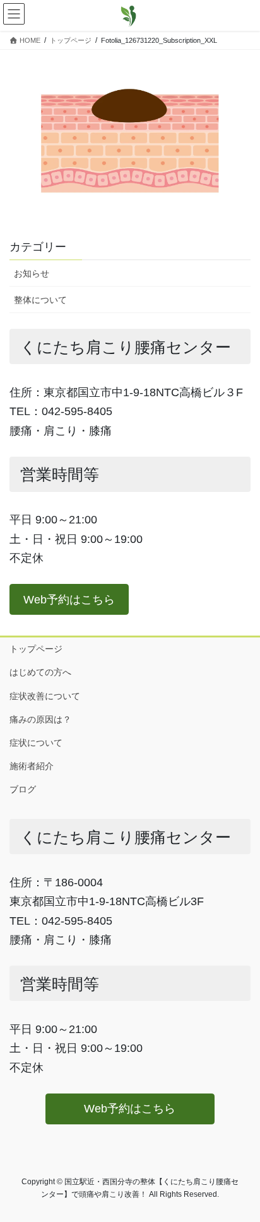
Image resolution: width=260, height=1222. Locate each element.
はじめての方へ (40, 672)
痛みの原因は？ (40, 719)
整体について (40, 300)
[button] (69, 599)
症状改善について (44, 696)
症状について (40, 743)
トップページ (35, 649)
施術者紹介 (31, 766)
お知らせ (31, 273)
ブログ (22, 789)
